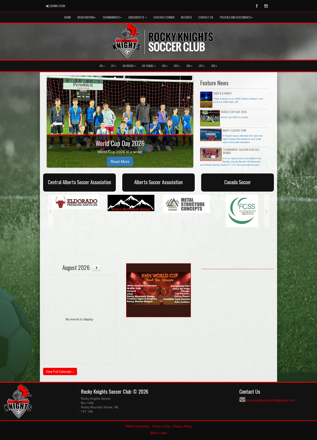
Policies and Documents (235, 17)
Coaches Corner (163, 17)
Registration (85, 17)
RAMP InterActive (137, 426)
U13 (176, 66)
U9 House (128, 66)
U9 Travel (148, 66)
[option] (75, 203)
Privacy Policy (182, 426)
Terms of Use (161, 426)
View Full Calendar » (60, 371)
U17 (201, 66)
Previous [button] (50, 211)
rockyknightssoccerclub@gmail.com (270, 400)
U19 (213, 66)
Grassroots (136, 17)
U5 (101, 66)
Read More (120, 161)
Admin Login (158, 433)
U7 (112, 66)
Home (67, 17)
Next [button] (266, 211)
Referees (186, 17)
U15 (188, 66)
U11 (163, 66)
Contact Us (205, 17)
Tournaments (111, 17)
